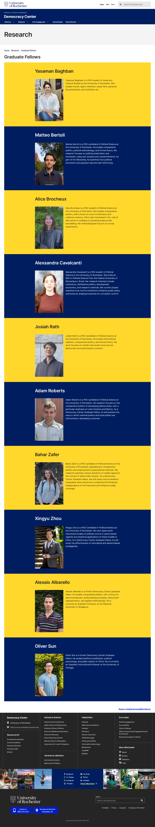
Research (21, 22)
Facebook (69, 774)
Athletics (125, 759)
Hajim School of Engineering (55, 725)
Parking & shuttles (89, 741)
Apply (102, 4)
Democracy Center (20, 16)
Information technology (91, 744)
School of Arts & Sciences (15, 13)
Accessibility (124, 725)
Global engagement (126, 722)
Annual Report (58, 22)
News (124, 752)
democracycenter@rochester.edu (24, 727)
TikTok (85, 777)
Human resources (89, 735)
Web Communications (90, 725)
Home (6, 50)
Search (98, 796)
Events (124, 756)
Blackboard (86, 747)
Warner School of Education (55, 741)
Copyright (122, 808)
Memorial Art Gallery (52, 763)
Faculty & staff (12, 749)
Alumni (10, 752)
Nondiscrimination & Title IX (130, 737)
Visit (107, 4)
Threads (69, 783)
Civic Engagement (38, 22)
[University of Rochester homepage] (15, 4)
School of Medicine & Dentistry (56, 731)
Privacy (114, 808)
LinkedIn (86, 780)
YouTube (86, 774)
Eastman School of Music (54, 728)
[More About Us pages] (13, 22)
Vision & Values (125, 728)
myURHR (85, 750)
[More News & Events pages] (79, 22)
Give (112, 4)
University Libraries (51, 760)
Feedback (105, 808)
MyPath (85, 754)
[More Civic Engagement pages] (48, 22)
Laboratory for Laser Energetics (56, 744)
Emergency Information (137, 808)
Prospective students (15, 739)
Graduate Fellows (28, 50)
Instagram (70, 780)
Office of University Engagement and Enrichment (133, 732)
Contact (85, 728)
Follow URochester (87, 783)
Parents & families (14, 746)
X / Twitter (70, 777)
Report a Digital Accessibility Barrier (135, 709)
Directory (85, 731)
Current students (13, 742)
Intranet (85, 722)
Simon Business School (53, 738)
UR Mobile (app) (88, 738)
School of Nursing (51, 735)
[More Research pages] (27, 22)
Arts (124, 763)
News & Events (71, 22)
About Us (8, 22)
